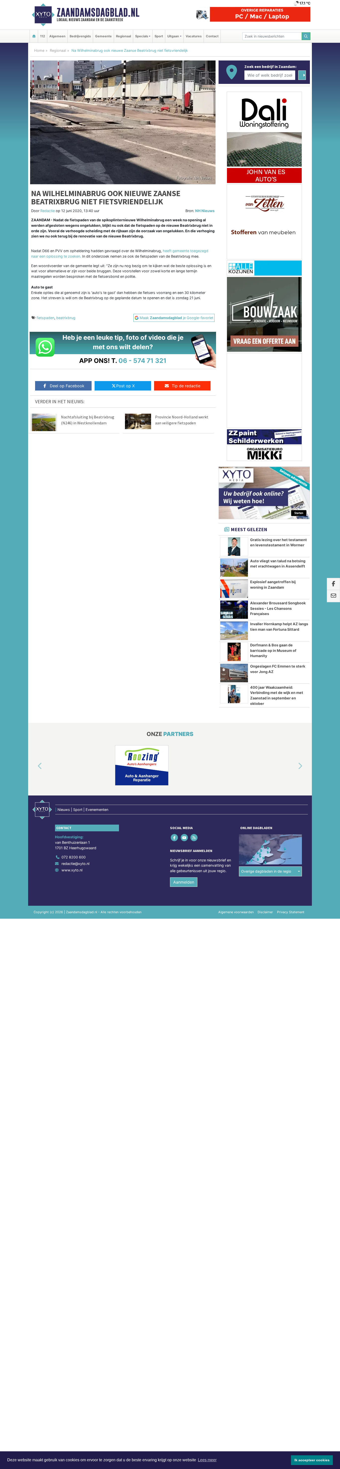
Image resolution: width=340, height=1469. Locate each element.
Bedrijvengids (80, 36)
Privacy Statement (290, 912)
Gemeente (103, 36)
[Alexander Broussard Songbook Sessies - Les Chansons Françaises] (234, 609)
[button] (34, 766)
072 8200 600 (73, 857)
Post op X (125, 385)
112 (42, 36)
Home (39, 50)
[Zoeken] (306, 36)
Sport (159, 36)
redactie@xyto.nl (75, 863)
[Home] (34, 36)
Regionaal (123, 36)
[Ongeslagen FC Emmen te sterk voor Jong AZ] (234, 673)
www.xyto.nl (71, 870)
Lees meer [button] (207, 1460)
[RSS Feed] (194, 838)
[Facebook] (175, 838)
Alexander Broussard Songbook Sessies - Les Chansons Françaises (278, 608)
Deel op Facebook (67, 385)
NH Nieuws (205, 211)
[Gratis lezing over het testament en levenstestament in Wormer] (234, 546)
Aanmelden (183, 882)
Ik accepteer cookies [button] (312, 1460)
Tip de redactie (186, 385)
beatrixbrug (65, 318)
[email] (333, 596)
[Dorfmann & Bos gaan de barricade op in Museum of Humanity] (234, 651)
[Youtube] (184, 838)
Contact (212, 36)
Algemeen (57, 36)
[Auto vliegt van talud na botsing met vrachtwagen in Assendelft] (234, 567)
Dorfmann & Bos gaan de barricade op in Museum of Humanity (273, 650)
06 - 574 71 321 (142, 360)
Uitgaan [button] (173, 36)
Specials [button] (141, 36)
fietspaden (45, 318)
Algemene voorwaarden (236, 912)
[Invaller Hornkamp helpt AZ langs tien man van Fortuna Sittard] (234, 630)
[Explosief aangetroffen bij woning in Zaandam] (234, 588)
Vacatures (194, 36)
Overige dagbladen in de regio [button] (266, 871)
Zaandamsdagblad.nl (98, 12)
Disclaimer (265, 912)
